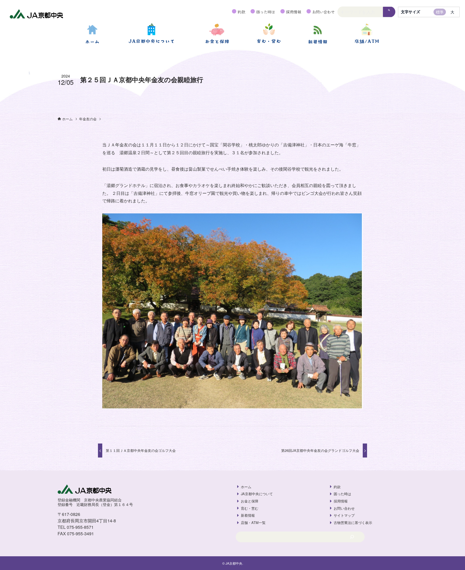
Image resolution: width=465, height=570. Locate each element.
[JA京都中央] (36, 14)
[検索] (389, 12)
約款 (241, 12)
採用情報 (293, 12)
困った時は (265, 12)
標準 (439, 12)
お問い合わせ (323, 12)
